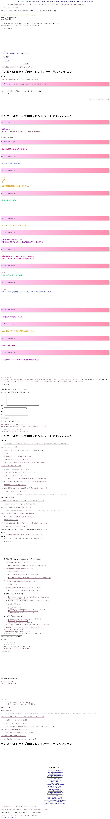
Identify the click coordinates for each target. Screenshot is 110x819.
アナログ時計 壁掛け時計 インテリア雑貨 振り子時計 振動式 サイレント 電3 (24, 488)
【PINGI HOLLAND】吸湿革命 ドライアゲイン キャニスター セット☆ (22, 501)
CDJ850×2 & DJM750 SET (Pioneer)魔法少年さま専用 (16, 507)
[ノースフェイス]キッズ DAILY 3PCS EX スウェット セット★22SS (24, 462)
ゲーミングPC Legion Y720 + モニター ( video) (18, 516)
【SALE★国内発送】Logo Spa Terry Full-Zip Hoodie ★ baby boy (27, 565)
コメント (3, 405)
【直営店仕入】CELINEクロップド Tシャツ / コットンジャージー (24, 627)
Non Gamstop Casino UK (68, 1)
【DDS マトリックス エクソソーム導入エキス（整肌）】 (25, 590)
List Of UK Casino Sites (55, 801)
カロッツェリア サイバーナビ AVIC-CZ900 (17, 648)
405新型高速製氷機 (6, 710)
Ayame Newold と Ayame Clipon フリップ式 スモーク (20, 631)
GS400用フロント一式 (11, 520)
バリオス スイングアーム (9, 683)
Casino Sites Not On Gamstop (55, 770)
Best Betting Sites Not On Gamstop (55, 803)
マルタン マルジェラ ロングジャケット (23, 381)
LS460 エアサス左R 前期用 (16, 571)
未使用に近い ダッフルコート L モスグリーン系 (20, 739)
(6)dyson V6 (4, 453)
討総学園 (80, 381)
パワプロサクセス (6, 377)
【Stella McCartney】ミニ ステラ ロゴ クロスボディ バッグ (18, 806)
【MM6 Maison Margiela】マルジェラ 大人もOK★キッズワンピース (28, 597)
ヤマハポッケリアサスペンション (18, 599)
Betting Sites (55, 795)
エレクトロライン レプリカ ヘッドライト (14, 459)
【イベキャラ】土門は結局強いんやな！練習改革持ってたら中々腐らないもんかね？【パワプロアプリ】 (36, 494)
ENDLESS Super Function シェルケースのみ (17, 469)
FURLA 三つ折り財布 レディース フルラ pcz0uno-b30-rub (66, 4)
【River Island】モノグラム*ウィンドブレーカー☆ (19, 562)
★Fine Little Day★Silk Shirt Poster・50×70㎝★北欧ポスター (22, 574)
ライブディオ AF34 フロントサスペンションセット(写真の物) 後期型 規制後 (24, 481)
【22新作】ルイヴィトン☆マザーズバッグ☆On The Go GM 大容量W (25, 478)
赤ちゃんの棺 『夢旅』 (50, 379)
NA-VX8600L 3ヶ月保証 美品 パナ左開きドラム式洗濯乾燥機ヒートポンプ (23, 426)
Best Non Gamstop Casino (55, 797)
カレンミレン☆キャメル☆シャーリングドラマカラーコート (19, 472)
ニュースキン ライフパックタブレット (36, 4)
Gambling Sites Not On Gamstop (55, 784)
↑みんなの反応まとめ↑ (14, 604)
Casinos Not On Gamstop (24, 1)
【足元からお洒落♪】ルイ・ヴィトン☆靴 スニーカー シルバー (23, 534)
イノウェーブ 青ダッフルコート (14, 629)
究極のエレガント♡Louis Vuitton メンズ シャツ (62, 381)
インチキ (61, 379)
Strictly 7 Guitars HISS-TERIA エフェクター (13, 736)
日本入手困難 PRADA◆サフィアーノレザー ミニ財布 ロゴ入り (23, 450)
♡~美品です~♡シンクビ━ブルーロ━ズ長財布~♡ (19, 704)
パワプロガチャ (9, 644)
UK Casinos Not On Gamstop (55, 772)
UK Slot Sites (55, 781)
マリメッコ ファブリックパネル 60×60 (13, 723)
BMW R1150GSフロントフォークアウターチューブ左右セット (23, 538)
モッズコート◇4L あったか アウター (15, 491)
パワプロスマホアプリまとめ (10, 7)
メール (3, 411)
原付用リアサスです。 (14, 584)
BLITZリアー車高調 (41, 381)
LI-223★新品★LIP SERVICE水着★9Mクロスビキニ (16, 67)
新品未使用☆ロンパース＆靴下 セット (13, 424)
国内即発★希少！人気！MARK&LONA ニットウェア (20, 581)
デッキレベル (69, 379)
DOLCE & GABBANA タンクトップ (15, 485)
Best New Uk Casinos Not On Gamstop (55, 800)
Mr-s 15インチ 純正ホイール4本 (11, 466)
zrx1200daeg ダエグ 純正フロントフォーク (21, 612)
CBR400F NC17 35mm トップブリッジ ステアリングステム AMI (20, 25)
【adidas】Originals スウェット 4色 (18, 621)
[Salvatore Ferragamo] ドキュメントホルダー (21, 622)
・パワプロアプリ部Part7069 (100, 99)
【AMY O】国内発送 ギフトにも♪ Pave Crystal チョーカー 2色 (19, 79)
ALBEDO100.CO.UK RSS (8, 817)
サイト (3, 414)
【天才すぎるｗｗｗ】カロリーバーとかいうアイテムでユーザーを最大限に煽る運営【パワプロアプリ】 (36, 444)
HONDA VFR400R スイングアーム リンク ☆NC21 (19, 504)
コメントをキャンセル (21, 389)
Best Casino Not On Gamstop (85, 1)
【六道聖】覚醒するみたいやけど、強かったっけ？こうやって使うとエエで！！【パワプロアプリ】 (35, 510)
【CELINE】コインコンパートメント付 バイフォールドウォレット (28, 600)
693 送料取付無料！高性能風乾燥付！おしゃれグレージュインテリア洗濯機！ (24, 809)
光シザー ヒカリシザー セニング (15, 475)
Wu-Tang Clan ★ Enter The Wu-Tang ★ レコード (18, 646)
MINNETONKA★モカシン (16, 4)
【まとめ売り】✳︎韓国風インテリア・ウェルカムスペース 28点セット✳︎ (29, 578)
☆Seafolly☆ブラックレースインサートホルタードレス (17, 513)
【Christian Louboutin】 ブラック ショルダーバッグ (23, 611)
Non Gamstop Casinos (39, 1)
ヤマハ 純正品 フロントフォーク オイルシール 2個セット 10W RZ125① (22, 717)
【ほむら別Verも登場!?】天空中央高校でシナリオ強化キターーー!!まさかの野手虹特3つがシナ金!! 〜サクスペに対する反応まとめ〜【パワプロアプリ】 (51, 713)
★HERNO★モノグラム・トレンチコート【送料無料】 (24, 619)
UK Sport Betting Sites (55, 780)
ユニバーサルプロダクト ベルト (11, 429)
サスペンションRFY (7, 137)
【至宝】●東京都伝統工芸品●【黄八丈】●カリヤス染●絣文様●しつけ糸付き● (24, 523)
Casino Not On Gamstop (55, 786)
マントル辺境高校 (9, 642)
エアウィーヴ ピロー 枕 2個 (9, 447)
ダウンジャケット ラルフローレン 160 (16, 526)
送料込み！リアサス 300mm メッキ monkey (18, 456)
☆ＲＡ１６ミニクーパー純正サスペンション (14, 729)
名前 (2, 408)
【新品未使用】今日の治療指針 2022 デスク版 (18, 732)
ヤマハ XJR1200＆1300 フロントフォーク (14, 431)
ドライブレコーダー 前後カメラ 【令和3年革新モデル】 (22, 131)
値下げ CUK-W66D (7, 681)
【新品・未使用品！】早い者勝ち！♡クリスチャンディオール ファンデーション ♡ (30, 726)
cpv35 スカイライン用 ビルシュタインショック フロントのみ (23, 633)
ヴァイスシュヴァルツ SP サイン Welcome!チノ (19, 702)
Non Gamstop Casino (55, 778)
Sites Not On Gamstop (55, 789)
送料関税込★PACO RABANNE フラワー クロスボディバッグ (26, 609)
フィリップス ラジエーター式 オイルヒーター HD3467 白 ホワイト (21, 379)
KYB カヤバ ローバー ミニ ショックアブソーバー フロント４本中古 (28, 624)
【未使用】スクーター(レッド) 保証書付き (17, 720)
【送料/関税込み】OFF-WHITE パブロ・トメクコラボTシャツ (23, 587)
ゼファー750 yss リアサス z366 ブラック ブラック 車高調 (19, 816)
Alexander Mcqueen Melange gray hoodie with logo (18, 568)
